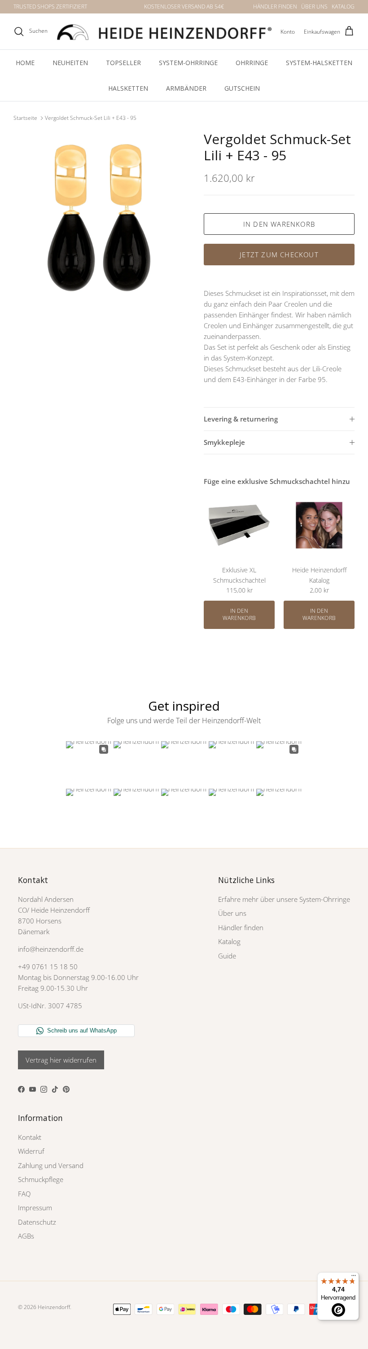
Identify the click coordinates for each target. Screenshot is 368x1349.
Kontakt (29, 1137)
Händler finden (240, 927)
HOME (25, 62)
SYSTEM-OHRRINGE (188, 62)
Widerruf (31, 1151)
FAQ (24, 1193)
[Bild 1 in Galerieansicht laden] (98, 216)
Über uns (232, 913)
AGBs (26, 1235)
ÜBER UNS (314, 6)
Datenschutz (37, 1221)
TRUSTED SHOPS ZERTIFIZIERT (50, 6)
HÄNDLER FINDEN (275, 6)
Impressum (35, 1207)
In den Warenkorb (279, 224)
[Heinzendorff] (164, 31)
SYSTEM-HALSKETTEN (319, 62)
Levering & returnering (241, 418)
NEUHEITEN (70, 62)
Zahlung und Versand (50, 1165)
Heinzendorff (54, 1307)
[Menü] (353, 1277)
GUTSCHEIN (242, 88)
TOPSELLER (123, 62)
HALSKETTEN (128, 88)
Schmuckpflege (40, 1179)
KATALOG (343, 6)
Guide (227, 955)
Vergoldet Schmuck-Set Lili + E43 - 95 (90, 118)
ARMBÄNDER (186, 88)
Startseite (25, 118)
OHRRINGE (252, 62)
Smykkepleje (224, 442)
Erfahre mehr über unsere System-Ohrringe (284, 899)
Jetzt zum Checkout (279, 254)
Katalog (229, 941)
